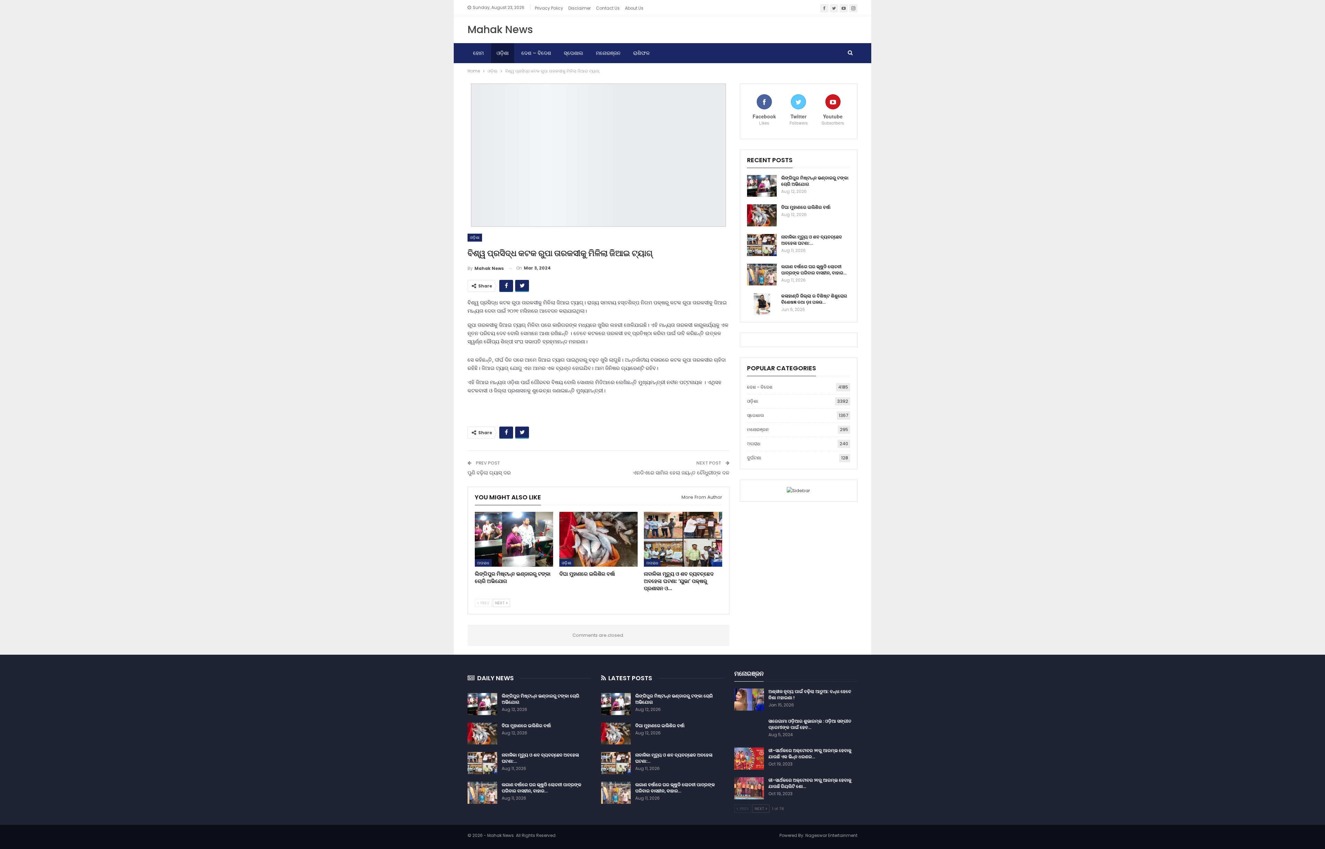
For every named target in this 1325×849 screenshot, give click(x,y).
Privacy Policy (549, 8)
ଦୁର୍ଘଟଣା (754, 458)
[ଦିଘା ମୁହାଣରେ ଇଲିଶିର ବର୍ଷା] (598, 539)
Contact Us (608, 8)
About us (634, 8)
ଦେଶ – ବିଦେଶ (536, 53)
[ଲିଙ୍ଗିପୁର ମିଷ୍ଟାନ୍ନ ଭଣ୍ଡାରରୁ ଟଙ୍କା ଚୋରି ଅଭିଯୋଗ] (514, 539)
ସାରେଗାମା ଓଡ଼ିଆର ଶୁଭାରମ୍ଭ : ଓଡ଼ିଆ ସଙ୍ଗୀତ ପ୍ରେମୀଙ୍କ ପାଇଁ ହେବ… (809, 724)
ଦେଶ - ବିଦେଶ (760, 387)
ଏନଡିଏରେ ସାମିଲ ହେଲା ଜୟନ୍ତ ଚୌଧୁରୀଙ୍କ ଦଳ (681, 472)
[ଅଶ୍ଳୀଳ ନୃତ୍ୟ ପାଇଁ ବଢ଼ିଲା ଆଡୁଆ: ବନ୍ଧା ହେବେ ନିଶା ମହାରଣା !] (749, 700)
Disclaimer (579, 8)
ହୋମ (478, 53)
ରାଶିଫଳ (641, 53)
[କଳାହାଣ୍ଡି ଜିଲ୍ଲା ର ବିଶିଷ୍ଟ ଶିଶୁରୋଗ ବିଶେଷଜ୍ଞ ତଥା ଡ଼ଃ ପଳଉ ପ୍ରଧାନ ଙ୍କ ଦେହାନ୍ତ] (762, 304)
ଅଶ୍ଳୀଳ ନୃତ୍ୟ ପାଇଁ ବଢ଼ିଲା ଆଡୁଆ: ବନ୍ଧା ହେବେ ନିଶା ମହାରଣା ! (809, 694)
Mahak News (500, 29)
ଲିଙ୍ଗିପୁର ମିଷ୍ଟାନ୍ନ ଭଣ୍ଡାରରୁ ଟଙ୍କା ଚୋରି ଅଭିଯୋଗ (814, 181)
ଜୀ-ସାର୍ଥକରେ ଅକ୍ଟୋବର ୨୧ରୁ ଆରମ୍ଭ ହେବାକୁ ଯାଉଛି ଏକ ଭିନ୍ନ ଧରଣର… (810, 753)
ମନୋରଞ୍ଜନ (608, 53)
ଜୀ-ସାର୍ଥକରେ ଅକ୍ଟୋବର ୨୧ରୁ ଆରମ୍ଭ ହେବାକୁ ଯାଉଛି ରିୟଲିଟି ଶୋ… (810, 783)
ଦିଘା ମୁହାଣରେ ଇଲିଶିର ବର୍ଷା (806, 207)
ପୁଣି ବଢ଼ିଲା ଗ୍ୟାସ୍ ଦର (489, 472)
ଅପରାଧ (483, 563)
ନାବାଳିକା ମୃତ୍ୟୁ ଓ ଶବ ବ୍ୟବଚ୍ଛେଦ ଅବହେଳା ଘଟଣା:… (811, 240)
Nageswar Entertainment (831, 835)
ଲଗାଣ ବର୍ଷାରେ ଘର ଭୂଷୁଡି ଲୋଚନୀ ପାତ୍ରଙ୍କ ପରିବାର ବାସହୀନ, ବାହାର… (813, 269)
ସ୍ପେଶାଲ (573, 53)
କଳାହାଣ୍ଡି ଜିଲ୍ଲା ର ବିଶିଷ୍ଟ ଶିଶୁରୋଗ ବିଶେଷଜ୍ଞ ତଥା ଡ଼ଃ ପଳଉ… (814, 299)
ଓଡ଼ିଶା (503, 53)
